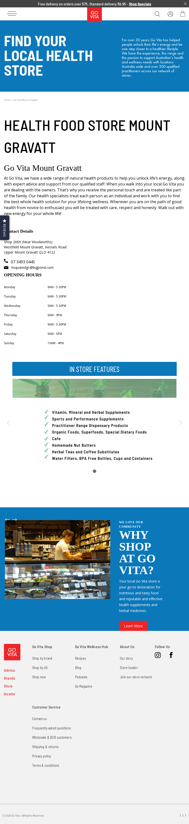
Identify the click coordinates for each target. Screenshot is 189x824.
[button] (4, 227)
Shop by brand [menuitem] (42, 658)
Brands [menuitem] (9, 678)
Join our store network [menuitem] (136, 677)
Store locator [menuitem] (129, 668)
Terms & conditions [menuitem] (45, 765)
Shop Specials (140, 3)
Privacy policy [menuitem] (41, 756)
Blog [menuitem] (78, 668)
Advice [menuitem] (9, 670)
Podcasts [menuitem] (81, 677)
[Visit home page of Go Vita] (12, 652)
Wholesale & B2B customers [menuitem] (52, 737)
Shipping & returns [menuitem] (45, 747)
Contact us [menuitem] (39, 719)
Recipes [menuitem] (80, 658)
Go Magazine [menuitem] (83, 686)
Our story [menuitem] (126, 658)
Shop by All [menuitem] (39, 668)
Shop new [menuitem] (39, 677)
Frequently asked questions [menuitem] (51, 728)
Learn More (133, 626)
